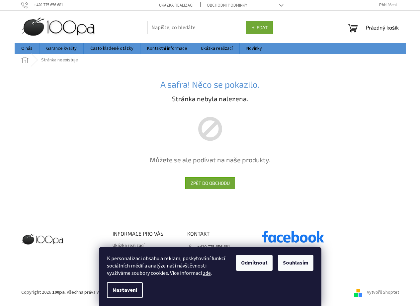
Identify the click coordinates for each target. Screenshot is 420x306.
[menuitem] (27, 48)
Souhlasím (295, 263)
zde (207, 273)
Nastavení (125, 290)
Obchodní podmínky (227, 5)
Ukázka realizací (176, 5)
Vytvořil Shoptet (383, 292)
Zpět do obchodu (210, 183)
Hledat (259, 27)
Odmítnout (254, 263)
